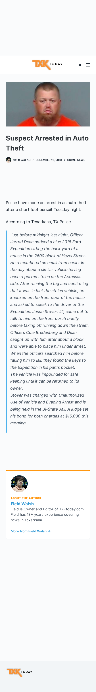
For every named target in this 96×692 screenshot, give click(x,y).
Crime (71, 160)
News (81, 160)
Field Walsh (22, 503)
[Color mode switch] (80, 65)
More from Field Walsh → (31, 531)
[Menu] (88, 65)
